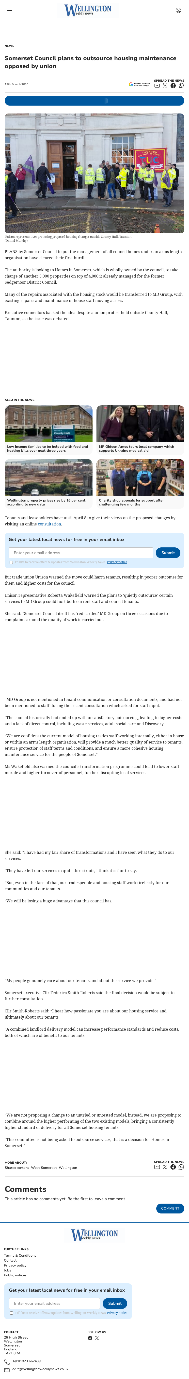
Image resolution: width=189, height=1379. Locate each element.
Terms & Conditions (20, 1255)
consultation (49, 524)
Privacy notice (117, 562)
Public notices (15, 1275)
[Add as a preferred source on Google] (139, 84)
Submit (168, 553)
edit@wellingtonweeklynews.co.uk (40, 1369)
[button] (10, 11)
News (9, 46)
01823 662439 (29, 1361)
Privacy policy (15, 1265)
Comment (170, 1208)
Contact (10, 1260)
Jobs (7, 1270)
